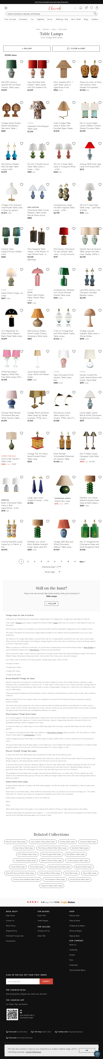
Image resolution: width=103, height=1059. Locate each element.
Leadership (73, 950)
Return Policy (11, 926)
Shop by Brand (74, 921)
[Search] (95, 13)
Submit (46, 981)
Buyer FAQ (41, 915)
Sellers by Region (75, 931)
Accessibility (11, 941)
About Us (72, 945)
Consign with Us (43, 931)
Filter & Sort (78, 48)
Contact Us (10, 921)
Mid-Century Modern (55, 732)
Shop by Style (74, 915)
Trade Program (43, 921)
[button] (6, 8)
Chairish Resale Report (77, 970)
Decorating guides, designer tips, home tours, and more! (26, 994)
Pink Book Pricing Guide (14, 936)
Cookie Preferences (33, 1052)
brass (56, 623)
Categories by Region (77, 926)
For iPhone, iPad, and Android (16, 1004)
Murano (19, 623)
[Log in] (75, 8)
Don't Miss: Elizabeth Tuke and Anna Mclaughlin (51, 2)
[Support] (97, 1054)
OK (87, 1050)
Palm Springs (34, 650)
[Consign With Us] (86, 8)
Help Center (10, 915)
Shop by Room (74, 936)
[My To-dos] (81, 8)
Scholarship (73, 965)
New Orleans (88, 647)
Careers (72, 955)
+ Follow (27, 48)
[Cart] (97, 8)
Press (71, 960)
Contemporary (29, 735)
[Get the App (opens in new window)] (12, 1014)
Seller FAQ (41, 936)
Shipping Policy (11, 931)
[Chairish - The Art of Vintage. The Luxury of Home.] (55, 8)
